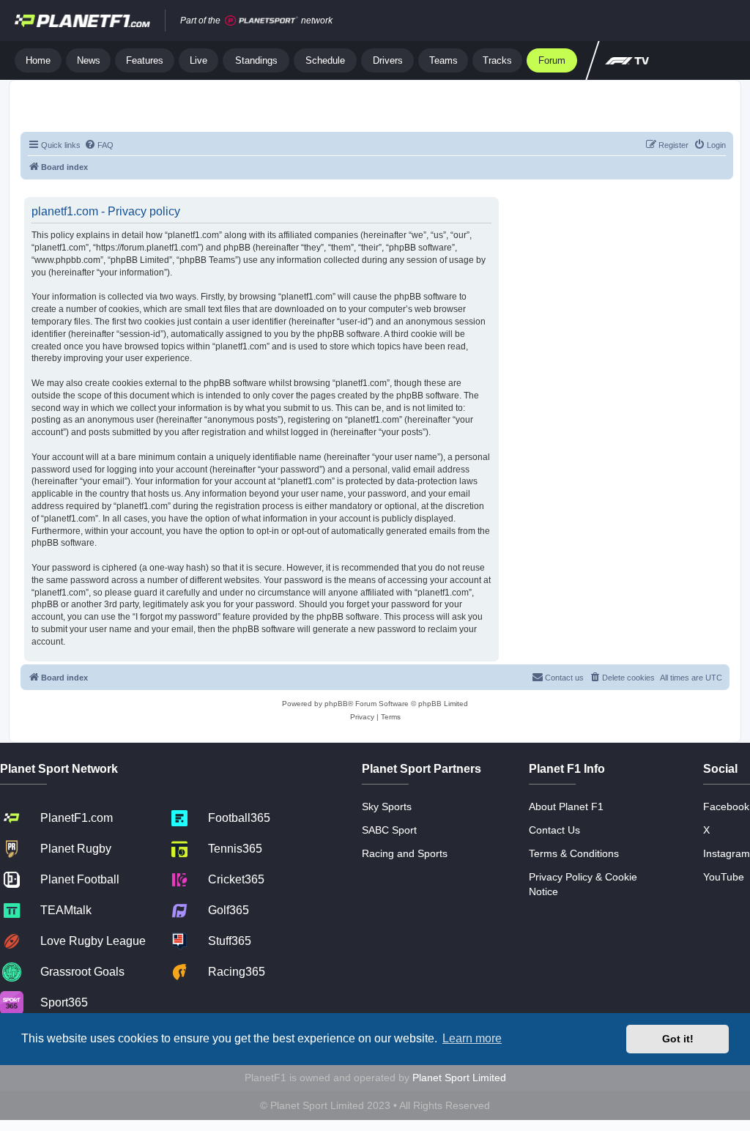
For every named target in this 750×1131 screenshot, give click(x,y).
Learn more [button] (472, 1038)
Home (38, 60)
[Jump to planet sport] (261, 20)
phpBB (336, 704)
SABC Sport (389, 830)
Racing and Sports (405, 853)
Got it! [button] (678, 1039)
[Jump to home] (82, 20)
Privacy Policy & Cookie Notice (583, 884)
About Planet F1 (566, 806)
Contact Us (554, 830)
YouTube (723, 877)
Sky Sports (387, 806)
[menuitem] (99, 145)
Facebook (726, 806)
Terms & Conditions (574, 853)
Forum (551, 60)
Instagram (726, 853)
